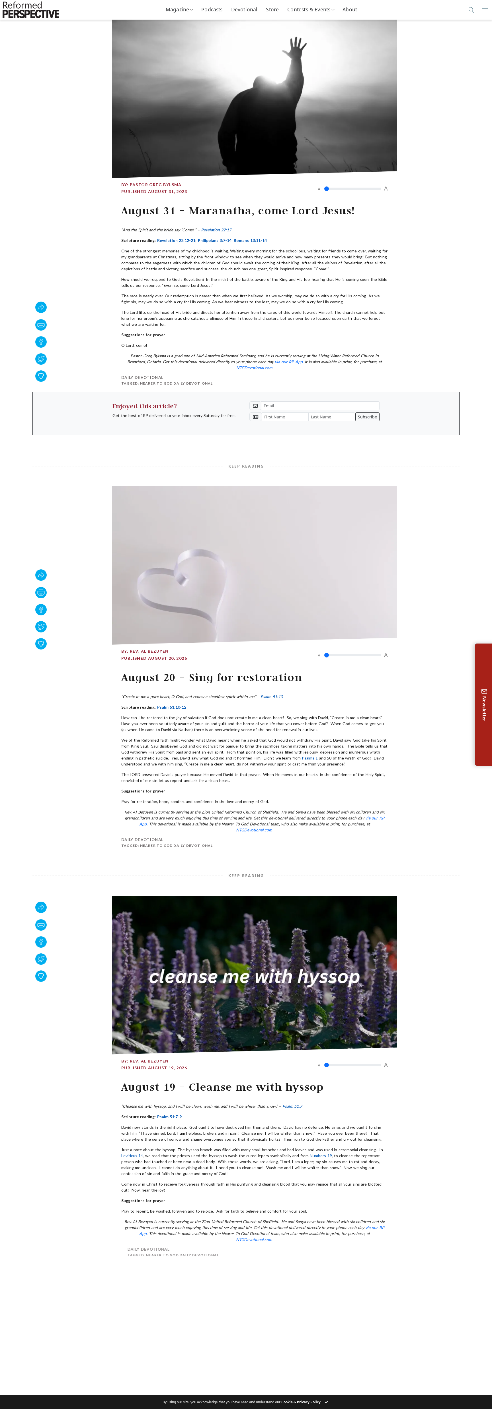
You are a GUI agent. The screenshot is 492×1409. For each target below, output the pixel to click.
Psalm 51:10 (271, 696)
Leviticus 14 (132, 1155)
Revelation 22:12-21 (176, 240)
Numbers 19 (321, 1155)
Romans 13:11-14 (250, 240)
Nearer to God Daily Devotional (176, 383)
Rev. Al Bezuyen (149, 651)
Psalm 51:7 (292, 1106)
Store (272, 9)
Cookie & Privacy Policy (301, 1402)
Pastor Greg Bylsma (156, 184)
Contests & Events (308, 9)
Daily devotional (142, 377)
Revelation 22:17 (216, 229)
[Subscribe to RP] (41, 376)
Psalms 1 (310, 758)
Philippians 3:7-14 (214, 240)
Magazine (177, 9)
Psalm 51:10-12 (171, 707)
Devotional (244, 9)
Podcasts (211, 9)
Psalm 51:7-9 (169, 1116)
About (350, 9)
